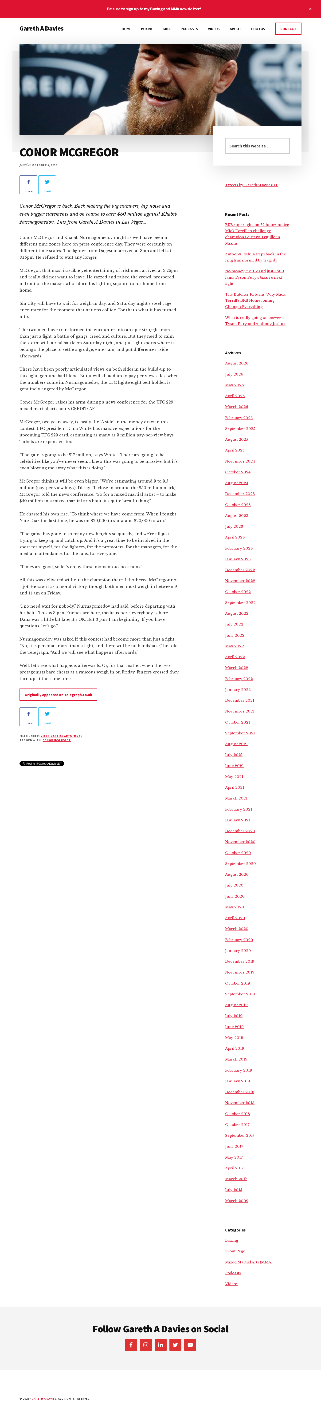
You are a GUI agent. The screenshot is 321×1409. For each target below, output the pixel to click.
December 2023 (240, 493)
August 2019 (236, 1005)
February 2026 (239, 418)
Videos (231, 1284)
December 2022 (240, 570)
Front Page (235, 1251)
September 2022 (240, 602)
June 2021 (234, 766)
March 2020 (236, 928)
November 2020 (240, 841)
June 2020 (235, 896)
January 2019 (237, 1081)
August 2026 (236, 363)
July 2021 (234, 754)
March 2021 (236, 798)
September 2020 (240, 863)
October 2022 (238, 592)
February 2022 (239, 679)
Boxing (231, 1240)
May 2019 (234, 1037)
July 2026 (234, 374)
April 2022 (235, 657)
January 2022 (238, 689)
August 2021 (236, 744)
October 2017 (237, 1124)
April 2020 (235, 918)
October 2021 (237, 722)
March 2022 (236, 667)
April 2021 (234, 787)
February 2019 (238, 1070)
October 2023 (238, 505)
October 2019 (237, 983)
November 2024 (240, 461)
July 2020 (234, 885)
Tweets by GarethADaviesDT (251, 185)
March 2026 (236, 406)
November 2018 (239, 1102)
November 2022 (240, 580)
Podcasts (233, 1273)
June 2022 (234, 635)
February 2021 (238, 809)
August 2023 (236, 515)
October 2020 (238, 853)
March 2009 (236, 1201)
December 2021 (239, 700)
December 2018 (239, 1092)
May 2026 (234, 385)
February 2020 (239, 940)
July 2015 (233, 1189)
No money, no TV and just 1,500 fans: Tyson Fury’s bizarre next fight (254, 277)
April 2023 (235, 537)
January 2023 (238, 559)
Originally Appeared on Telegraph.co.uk (58, 694)
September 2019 (240, 994)
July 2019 (234, 1015)
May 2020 (234, 907)
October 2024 (238, 472)
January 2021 (237, 820)
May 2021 (234, 776)
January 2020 (238, 950)
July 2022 (234, 624)
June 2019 (234, 1027)
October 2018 (237, 1114)
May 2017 (234, 1157)
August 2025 (236, 439)
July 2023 (234, 526)
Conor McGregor (56, 740)
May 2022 (234, 646)
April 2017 (234, 1168)
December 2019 (239, 961)
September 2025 (240, 428)
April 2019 (234, 1048)
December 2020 (240, 831)
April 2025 (235, 450)
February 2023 (239, 548)
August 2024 (236, 483)
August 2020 (237, 874)
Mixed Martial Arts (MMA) (61, 736)
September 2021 (240, 733)
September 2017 (239, 1135)
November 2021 (239, 711)
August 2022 (236, 613)
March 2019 (236, 1059)
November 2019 (239, 972)
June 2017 (234, 1146)
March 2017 (236, 1179)
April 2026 (235, 396)
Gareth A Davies (41, 28)
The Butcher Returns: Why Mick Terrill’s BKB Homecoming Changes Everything (255, 300)
